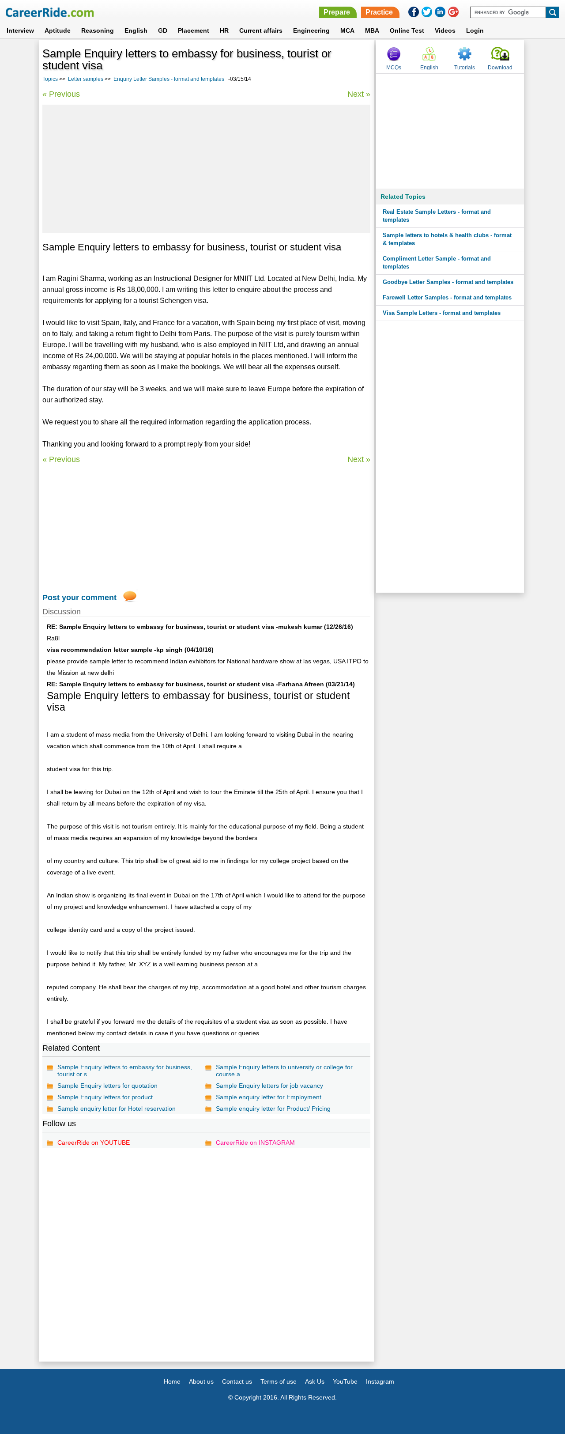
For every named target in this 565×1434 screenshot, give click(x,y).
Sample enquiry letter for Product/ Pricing (273, 1108)
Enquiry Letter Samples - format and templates (168, 79)
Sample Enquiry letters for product (105, 1097)
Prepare (337, 12)
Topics (50, 79)
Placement (193, 30)
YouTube (345, 1381)
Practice (379, 12)
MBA (372, 30)
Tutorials (464, 67)
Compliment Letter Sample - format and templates (437, 262)
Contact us (237, 1381)
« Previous (61, 94)
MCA (347, 30)
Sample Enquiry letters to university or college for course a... (284, 1070)
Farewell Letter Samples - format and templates (447, 297)
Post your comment (79, 597)
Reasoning (97, 30)
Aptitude (58, 30)
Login (475, 30)
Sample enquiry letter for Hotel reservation (116, 1108)
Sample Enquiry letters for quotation (107, 1085)
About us (201, 1381)
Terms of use (278, 1381)
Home (172, 1381)
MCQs (393, 67)
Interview (20, 30)
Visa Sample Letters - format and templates (442, 313)
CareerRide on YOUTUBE (93, 1142)
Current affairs (260, 30)
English (135, 30)
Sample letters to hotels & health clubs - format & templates (447, 239)
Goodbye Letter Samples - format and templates (448, 282)
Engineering (311, 30)
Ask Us (314, 1381)
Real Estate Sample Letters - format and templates (437, 215)
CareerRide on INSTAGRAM (255, 1142)
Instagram (380, 1381)
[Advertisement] (206, 169)
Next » (358, 94)
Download (500, 67)
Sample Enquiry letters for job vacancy (269, 1085)
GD (162, 30)
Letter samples (85, 79)
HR (224, 30)
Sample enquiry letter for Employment (268, 1097)
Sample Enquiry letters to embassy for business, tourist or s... (124, 1070)
